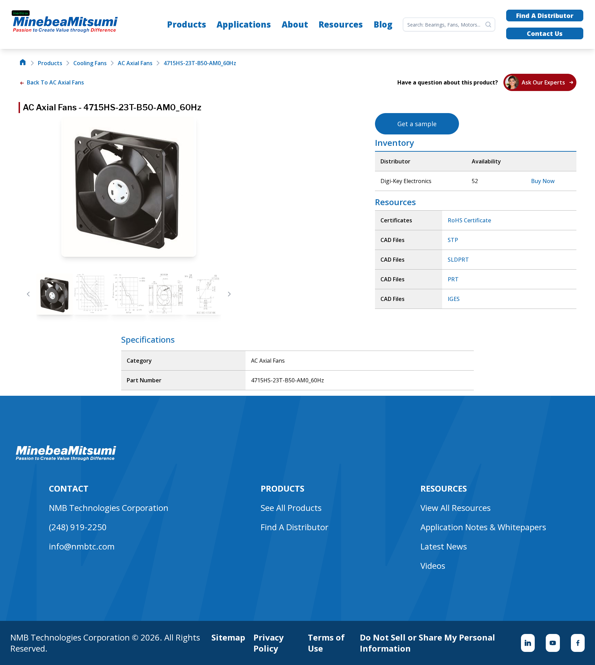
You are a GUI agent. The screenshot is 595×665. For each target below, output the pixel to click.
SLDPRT (458, 259)
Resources (341, 24)
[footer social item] (528, 643)
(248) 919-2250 (78, 527)
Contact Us (545, 33)
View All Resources (455, 507)
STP (453, 240)
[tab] (54, 294)
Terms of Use (326, 643)
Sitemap (228, 637)
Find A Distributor (544, 15)
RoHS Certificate (469, 220)
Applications (244, 24)
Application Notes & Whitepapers (483, 527)
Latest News (443, 546)
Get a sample (417, 124)
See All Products (291, 507)
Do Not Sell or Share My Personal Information (427, 643)
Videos (432, 565)
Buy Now (543, 181)
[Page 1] (54, 294)
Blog (383, 24)
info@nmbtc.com (82, 546)
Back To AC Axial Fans (54, 82)
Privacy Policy (268, 643)
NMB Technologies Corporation (108, 507)
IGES (454, 299)
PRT (453, 279)
